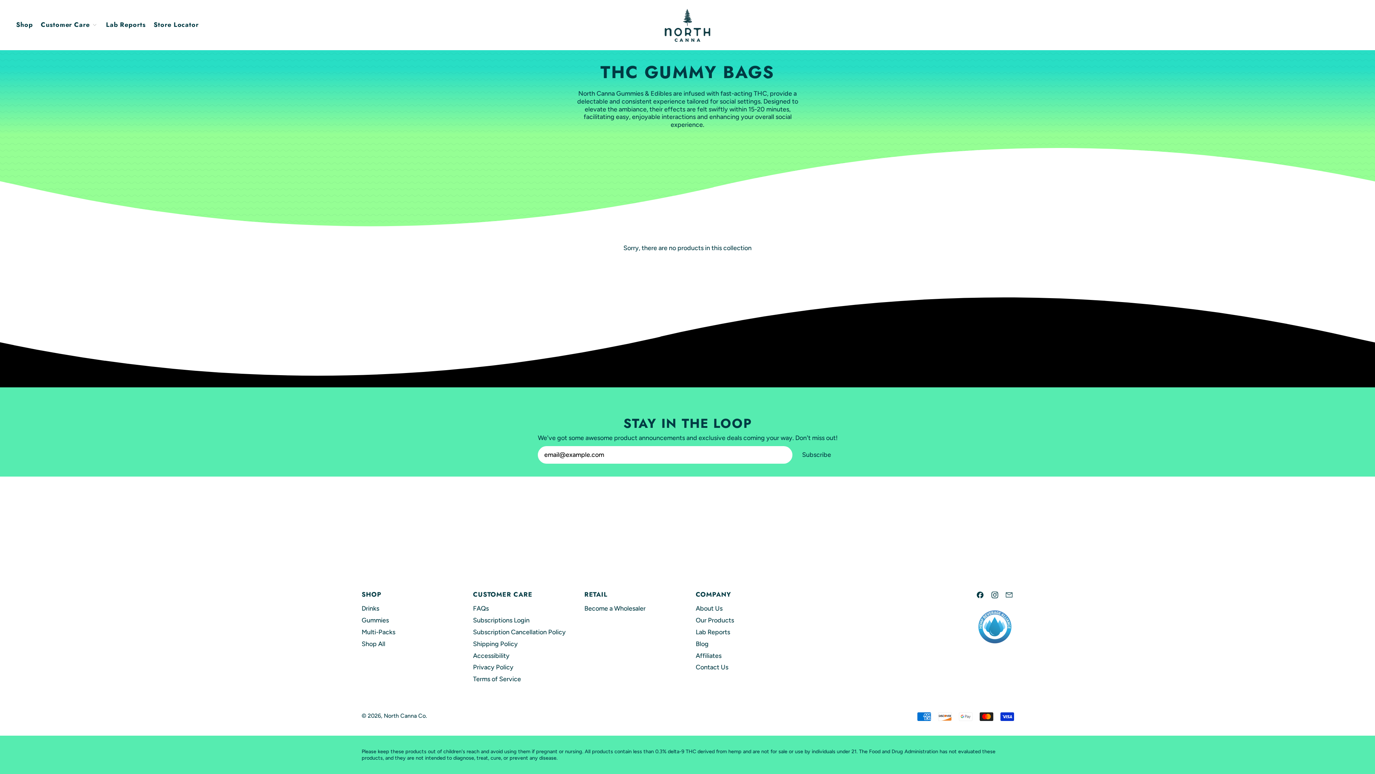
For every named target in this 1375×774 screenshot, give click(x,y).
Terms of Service (497, 679)
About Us (709, 608)
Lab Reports (126, 24)
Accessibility (491, 656)
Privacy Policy (493, 667)
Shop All (373, 644)
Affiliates (709, 656)
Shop (24, 24)
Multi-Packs (378, 632)
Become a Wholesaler (615, 608)
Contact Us (712, 667)
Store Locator (176, 24)
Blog (702, 644)
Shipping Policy (495, 644)
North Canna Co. (405, 715)
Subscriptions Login (501, 620)
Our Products (715, 620)
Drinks (370, 608)
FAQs (481, 608)
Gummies (375, 620)
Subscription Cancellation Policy (519, 632)
